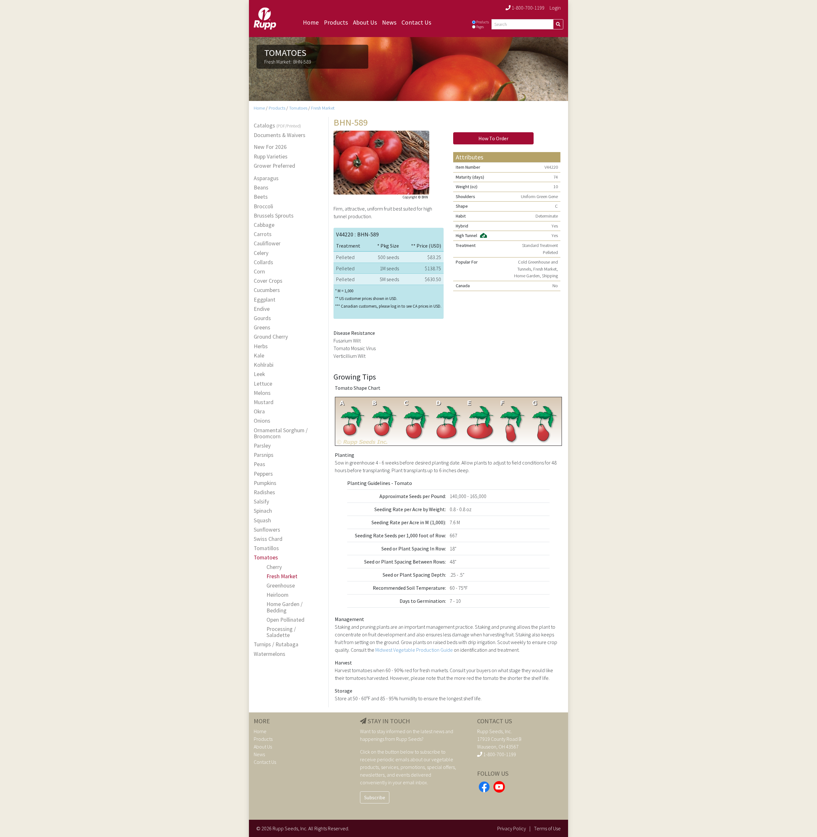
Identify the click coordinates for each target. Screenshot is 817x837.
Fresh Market (322, 108)
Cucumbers (267, 290)
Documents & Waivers (279, 135)
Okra (259, 412)
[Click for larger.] (381, 161)
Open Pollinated (285, 620)
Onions (262, 421)
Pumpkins (265, 483)
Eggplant (264, 300)
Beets (261, 197)
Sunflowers (267, 530)
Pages (480, 27)
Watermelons (269, 654)
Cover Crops (268, 281)
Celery (261, 253)
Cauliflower (267, 244)
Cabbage (264, 225)
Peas (259, 464)
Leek (259, 374)
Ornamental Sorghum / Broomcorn (281, 433)
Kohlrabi (264, 365)
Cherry (274, 567)
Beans (261, 188)
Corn (259, 272)
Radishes (264, 492)
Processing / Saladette (281, 632)
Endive (262, 309)
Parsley (262, 446)
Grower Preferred (274, 166)
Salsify (261, 502)
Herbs (261, 346)
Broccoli (263, 206)
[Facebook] (484, 786)
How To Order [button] (493, 138)
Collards (263, 262)
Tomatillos (266, 548)
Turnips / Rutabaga (276, 644)
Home (311, 22)
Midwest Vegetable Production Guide (414, 650)
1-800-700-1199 (527, 7)
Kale (259, 356)
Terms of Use (547, 828)
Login (555, 7)
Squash (262, 521)
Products (336, 22)
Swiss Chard (268, 539)
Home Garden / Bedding (284, 607)
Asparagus (266, 178)
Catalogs (277, 126)
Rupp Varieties (271, 157)
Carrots (263, 234)
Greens (262, 328)
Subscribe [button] (374, 797)
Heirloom (277, 595)
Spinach (263, 511)
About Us (365, 22)
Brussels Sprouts (274, 216)
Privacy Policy (511, 828)
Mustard (264, 402)
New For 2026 (270, 147)
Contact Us (416, 22)
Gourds (262, 318)
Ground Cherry (271, 337)
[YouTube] (499, 786)
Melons (262, 393)
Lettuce (263, 384)
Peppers (263, 474)
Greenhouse (280, 586)
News (389, 22)
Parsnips (264, 455)
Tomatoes (298, 108)
